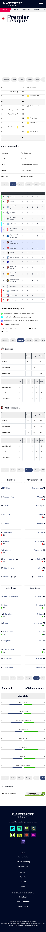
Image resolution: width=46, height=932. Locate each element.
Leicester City (14, 291)
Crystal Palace (14, 257)
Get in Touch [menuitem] (23, 897)
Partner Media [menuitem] (23, 857)
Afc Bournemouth (12, 408)
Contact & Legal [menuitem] (23, 893)
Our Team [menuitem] (23, 882)
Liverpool (12, 197)
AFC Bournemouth (34, 480)
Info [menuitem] (23, 873)
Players (37, 9)
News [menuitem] (23, 886)
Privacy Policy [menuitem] (23, 906)
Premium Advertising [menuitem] (23, 862)
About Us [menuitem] (23, 877)
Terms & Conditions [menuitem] (23, 902)
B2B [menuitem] (23, 853)
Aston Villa (13, 224)
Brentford (13, 248)
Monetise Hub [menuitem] (23, 866)
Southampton (14, 300)
